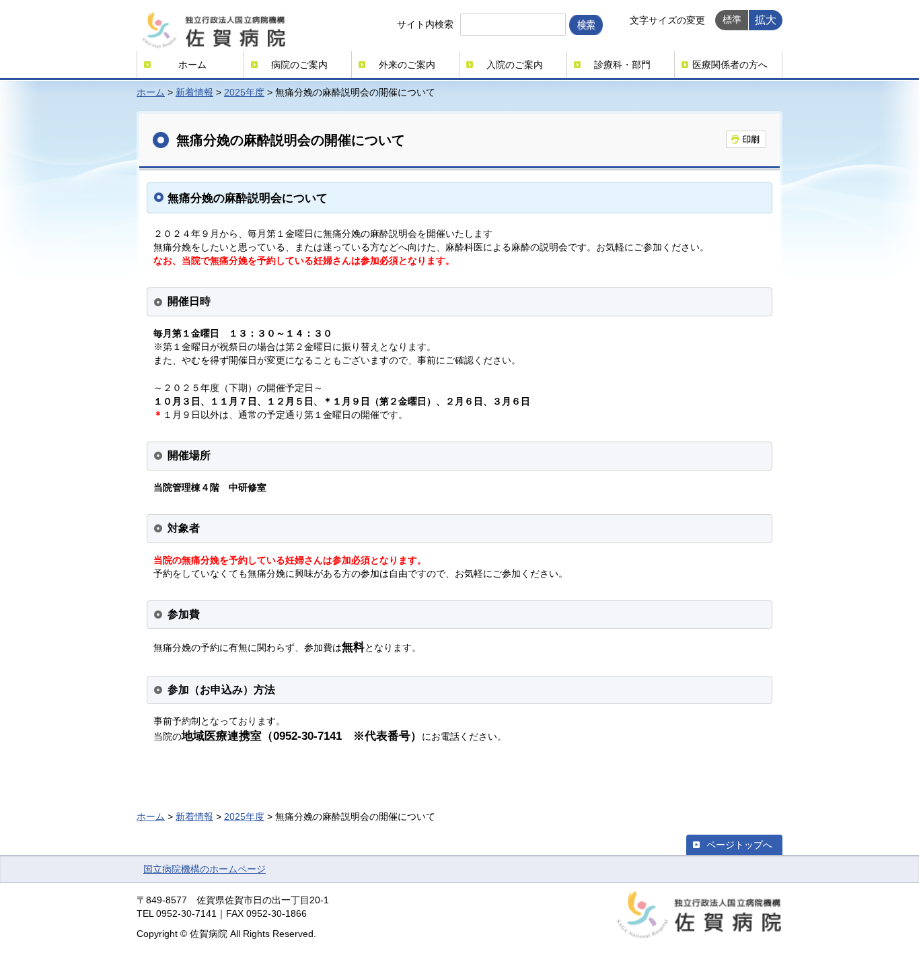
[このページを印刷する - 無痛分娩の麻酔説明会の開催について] (746, 139)
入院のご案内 (514, 64)
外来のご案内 (407, 64)
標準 (732, 19)
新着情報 (194, 92)
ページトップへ (739, 844)
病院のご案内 (299, 64)
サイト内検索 (425, 24)
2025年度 (244, 92)
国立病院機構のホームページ (204, 869)
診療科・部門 (622, 64)
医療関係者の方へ (730, 64)
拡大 (765, 19)
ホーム (192, 64)
